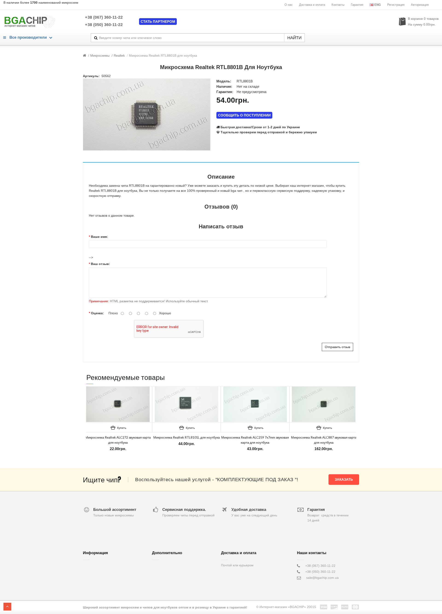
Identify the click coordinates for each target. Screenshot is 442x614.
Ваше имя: (99, 237)
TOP (7, 607)
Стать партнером (158, 21)
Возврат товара (163, 571)
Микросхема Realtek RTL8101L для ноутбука (186, 437)
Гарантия (357, 4)
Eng (377, 4)
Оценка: (97, 313)
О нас (289, 4)
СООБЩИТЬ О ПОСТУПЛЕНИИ (244, 115)
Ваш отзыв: (100, 264)
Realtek (119, 55)
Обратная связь (164, 565)
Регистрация (395, 4)
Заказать (344, 479)
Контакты (338, 4)
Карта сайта (161, 583)
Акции (156, 577)
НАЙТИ (294, 37)
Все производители (27, 37)
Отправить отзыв (337, 347)
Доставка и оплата (312, 4)
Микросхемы (100, 55)
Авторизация (420, 4)
